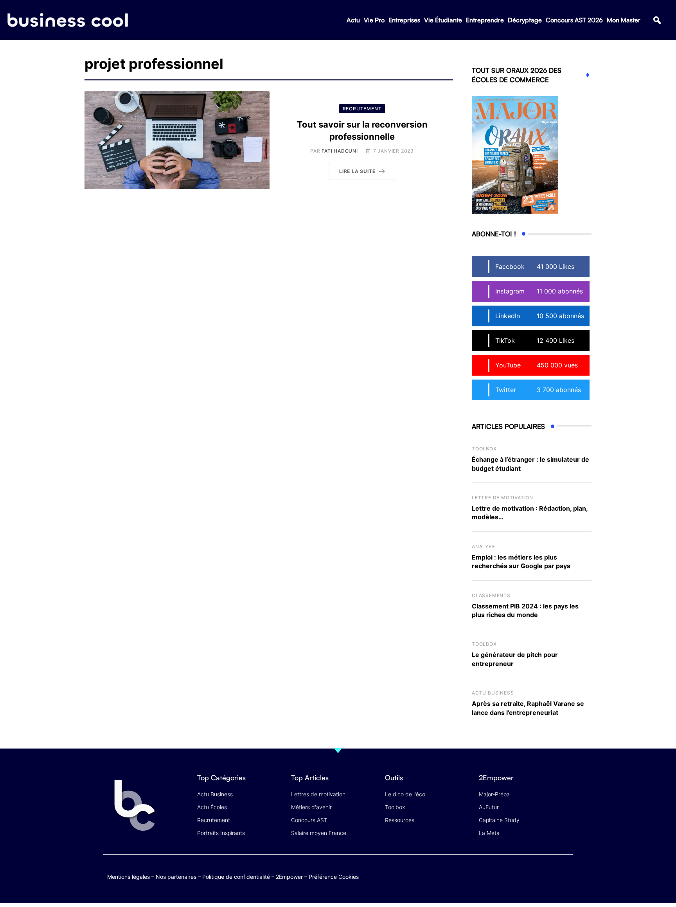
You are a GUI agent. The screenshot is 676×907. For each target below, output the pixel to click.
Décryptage (525, 20)
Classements (491, 595)
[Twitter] (504, 875)
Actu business (493, 693)
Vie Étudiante (443, 20)
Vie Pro (374, 20)
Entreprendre (485, 20)
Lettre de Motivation (502, 497)
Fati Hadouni (340, 151)
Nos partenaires (176, 876)
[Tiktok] (550, 875)
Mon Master (623, 20)
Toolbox (484, 449)
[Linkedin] (565, 881)
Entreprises (404, 20)
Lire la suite (357, 171)
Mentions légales (128, 876)
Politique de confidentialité (236, 876)
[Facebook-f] (519, 875)
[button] (657, 20)
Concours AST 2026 (574, 20)
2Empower (289, 876)
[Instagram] (565, 875)
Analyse (483, 546)
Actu (353, 20)
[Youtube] (535, 875)
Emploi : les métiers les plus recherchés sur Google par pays (521, 561)
